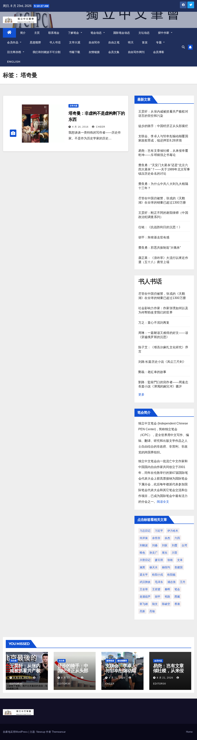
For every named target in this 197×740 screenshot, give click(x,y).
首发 (145, 42)
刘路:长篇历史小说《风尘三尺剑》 (162, 361)
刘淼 (155, 545)
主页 (37, 33)
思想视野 (35, 42)
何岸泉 (144, 538)
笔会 (177, 589)
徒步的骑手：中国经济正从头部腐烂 (163, 126)
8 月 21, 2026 (117, 677)
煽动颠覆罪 (122, 661)
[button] (183, 47)
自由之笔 (113, 42)
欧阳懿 (171, 574)
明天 (131, 42)
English (13, 61)
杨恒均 (166, 567)
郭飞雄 (144, 603)
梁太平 (144, 574)
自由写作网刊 (136, 52)
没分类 (14, 661)
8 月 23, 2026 (21, 677)
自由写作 (94, 42)
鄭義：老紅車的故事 (152, 372)
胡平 (157, 596)
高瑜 (152, 611)
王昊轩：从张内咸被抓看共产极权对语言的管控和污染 (25, 673)
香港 (177, 603)
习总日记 (145, 530)
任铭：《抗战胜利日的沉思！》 (160, 227)
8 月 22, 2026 (69, 677)
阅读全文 (163, 501)
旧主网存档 (14, 52)
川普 (174, 552)
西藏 (177, 596)
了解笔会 (74, 33)
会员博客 (158, 52)
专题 (159, 42)
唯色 (142, 552)
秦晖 (167, 589)
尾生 (164, 552)
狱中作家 (164, 33)
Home (189, 731)
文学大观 (74, 42)
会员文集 (113, 52)
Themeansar (59, 731)
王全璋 (144, 589)
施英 (142, 567)
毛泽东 (159, 581)
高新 (142, 611)
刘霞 (174, 545)
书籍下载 (74, 52)
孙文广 (153, 552)
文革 (180, 560)
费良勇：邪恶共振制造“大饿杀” (159, 247)
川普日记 (145, 560)
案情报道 (110, 661)
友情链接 (94, 52)
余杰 (167, 538)
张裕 (170, 560)
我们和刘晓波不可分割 (47, 52)
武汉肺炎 (145, 581)
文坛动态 (144, 33)
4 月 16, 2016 (80, 126)
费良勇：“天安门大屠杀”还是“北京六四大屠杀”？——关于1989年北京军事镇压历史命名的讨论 (164, 169)
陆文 (155, 603)
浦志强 (171, 581)
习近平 (159, 530)
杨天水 (153, 567)
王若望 (156, 589)
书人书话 (55, 42)
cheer (100, 126)
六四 (177, 538)
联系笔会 (53, 33)
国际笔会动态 (121, 33)
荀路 (167, 596)
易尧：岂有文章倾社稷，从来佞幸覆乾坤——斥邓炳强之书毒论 (168, 673)
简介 (23, 33)
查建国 (178, 567)
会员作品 (13, 42)
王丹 (182, 581)
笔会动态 (97, 33)
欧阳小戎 (157, 574)
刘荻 (164, 545)
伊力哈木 (172, 530)
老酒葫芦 (145, 596)
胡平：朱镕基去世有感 (153, 237)
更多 (141, 394)
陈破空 (166, 603)
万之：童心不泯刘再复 (153, 322)
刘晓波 (144, 545)
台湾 (184, 545)
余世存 (156, 538)
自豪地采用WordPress (15, 731)
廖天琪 (159, 560)
